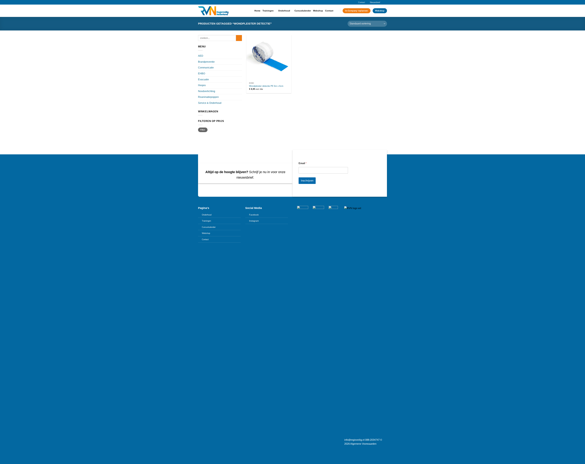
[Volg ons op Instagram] (382, 2)
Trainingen (268, 10)
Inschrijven (307, 180)
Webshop (318, 10)
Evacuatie (203, 79)
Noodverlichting (206, 91)
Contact (361, 2)
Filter (202, 130)
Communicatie (206, 67)
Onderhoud (284, 10)
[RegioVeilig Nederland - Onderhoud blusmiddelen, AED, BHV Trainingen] (213, 10)
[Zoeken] (336, 11)
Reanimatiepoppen (208, 97)
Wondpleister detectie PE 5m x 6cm (266, 86)
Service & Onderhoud (209, 103)
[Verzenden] (239, 38)
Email (303, 163)
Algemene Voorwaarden (363, 444)
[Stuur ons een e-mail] (385, 2)
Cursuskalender (302, 10)
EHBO (201, 73)
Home (257, 10)
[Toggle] (240, 56)
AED (200, 56)
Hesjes (202, 85)
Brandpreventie (206, 61)
